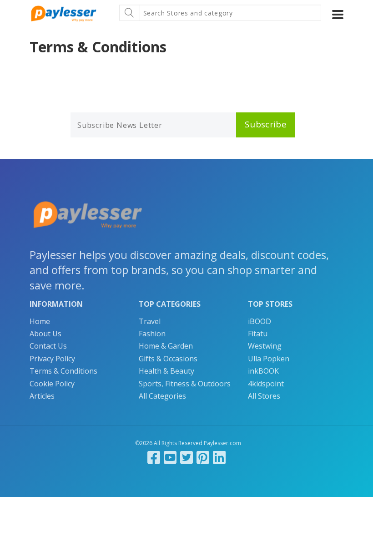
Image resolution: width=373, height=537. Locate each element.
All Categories (162, 396)
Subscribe (266, 124)
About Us (45, 334)
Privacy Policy (52, 359)
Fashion (152, 334)
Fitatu (257, 334)
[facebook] (153, 457)
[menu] (337, 14)
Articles (42, 396)
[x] (186, 457)
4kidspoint (266, 384)
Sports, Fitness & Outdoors (185, 384)
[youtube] (170, 457)
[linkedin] (219, 457)
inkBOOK (263, 371)
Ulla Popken (268, 359)
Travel (150, 321)
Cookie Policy (52, 384)
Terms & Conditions (63, 371)
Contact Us (48, 346)
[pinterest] (203, 457)
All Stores (264, 396)
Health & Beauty (166, 371)
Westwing (265, 346)
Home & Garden (166, 346)
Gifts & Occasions (168, 359)
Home (40, 321)
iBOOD (259, 321)
